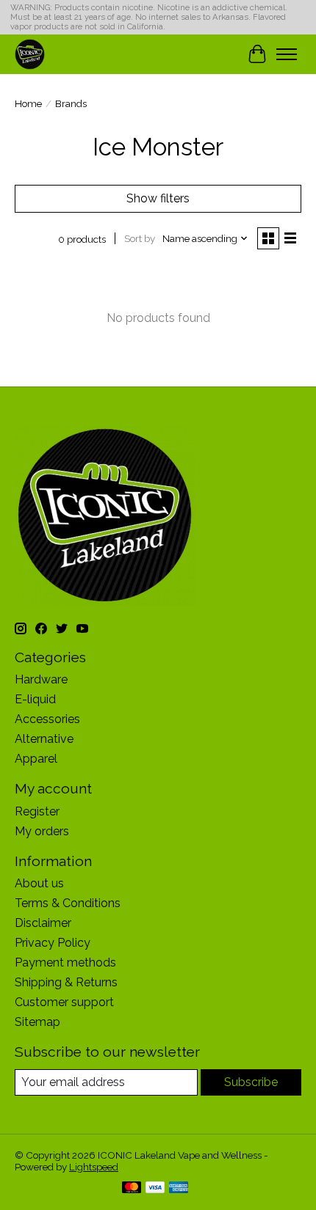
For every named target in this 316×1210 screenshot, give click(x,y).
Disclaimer (43, 923)
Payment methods (65, 962)
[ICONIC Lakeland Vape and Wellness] (30, 54)
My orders (42, 831)
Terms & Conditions (68, 903)
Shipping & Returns (66, 982)
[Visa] (155, 1188)
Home (28, 103)
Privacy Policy (52, 943)
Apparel (36, 759)
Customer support (64, 1002)
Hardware (41, 679)
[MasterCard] (131, 1188)
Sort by (139, 238)
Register (37, 811)
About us (39, 883)
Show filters (158, 198)
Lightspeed (93, 1167)
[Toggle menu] (286, 54)
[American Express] (178, 1188)
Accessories (47, 719)
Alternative (44, 739)
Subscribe (251, 1082)
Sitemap (37, 1022)
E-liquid (35, 699)
